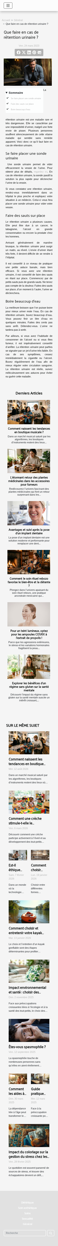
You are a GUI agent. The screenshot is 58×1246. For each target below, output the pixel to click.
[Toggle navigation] (8, 5)
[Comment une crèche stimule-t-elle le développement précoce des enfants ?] (29, 802)
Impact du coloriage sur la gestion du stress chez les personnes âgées (28, 1156)
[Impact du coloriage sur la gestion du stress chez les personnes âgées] (29, 1135)
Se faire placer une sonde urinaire (26, 98)
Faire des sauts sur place (22, 104)
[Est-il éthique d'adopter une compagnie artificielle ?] (18, 855)
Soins (27, 1213)
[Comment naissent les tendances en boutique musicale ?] (28, 412)
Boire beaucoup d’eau (20, 109)
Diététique (27, 1202)
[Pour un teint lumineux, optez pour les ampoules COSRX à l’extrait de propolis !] (28, 614)
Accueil (6, 20)
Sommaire (16, 92)
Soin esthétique (27, 1207)
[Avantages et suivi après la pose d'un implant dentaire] (28, 513)
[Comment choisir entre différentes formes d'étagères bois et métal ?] (40, 855)
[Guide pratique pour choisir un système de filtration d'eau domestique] (40, 1078)
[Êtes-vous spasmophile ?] (29, 1030)
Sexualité (27, 1218)
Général (18, 20)
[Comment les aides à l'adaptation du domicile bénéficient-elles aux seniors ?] (18, 1078)
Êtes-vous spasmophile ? (27, 1046)
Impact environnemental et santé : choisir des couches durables (27, 992)
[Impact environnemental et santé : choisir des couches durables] (29, 971)
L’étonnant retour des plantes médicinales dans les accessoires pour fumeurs (29, 481)
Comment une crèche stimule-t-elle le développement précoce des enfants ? (27, 825)
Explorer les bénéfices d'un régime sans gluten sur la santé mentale (29, 686)
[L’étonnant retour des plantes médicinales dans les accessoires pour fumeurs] (28, 461)
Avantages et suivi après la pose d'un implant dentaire (29, 531)
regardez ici (40, 171)
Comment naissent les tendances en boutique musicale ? (29, 430)
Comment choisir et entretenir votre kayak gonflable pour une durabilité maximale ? (25, 935)
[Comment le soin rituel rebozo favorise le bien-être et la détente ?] (28, 562)
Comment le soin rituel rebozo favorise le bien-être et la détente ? (29, 582)
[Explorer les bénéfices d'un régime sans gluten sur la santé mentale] (28, 667)
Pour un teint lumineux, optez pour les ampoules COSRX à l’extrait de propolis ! (29, 634)
